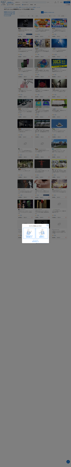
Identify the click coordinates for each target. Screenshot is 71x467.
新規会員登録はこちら (35, 241)
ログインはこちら (35, 240)
